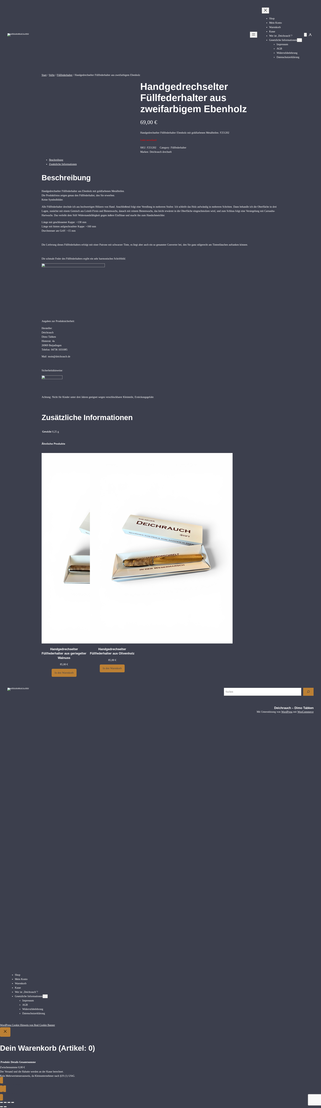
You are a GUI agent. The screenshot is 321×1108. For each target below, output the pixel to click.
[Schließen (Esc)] (12, 1102)
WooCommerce (305, 711)
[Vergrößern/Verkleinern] (1, 1102)
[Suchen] (308, 692)
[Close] (5, 1032)
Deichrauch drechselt (161, 151)
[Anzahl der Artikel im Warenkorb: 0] (305, 35)
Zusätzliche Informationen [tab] (63, 164)
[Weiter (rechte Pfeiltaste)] (5, 1106)
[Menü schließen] (265, 10)
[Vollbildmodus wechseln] (5, 1102)
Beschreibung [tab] (56, 159)
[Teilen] (8, 1102)
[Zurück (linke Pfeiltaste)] (1, 1106)
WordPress (286, 711)
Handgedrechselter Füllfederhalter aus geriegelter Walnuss (64, 653)
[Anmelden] (310, 34)
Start (44, 74)
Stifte (52, 74)
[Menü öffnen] (253, 35)
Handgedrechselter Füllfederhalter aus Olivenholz (112, 651)
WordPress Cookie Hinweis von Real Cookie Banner (27, 1025)
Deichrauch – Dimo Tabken (294, 708)
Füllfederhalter (64, 74)
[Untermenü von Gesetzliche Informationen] (299, 40)
